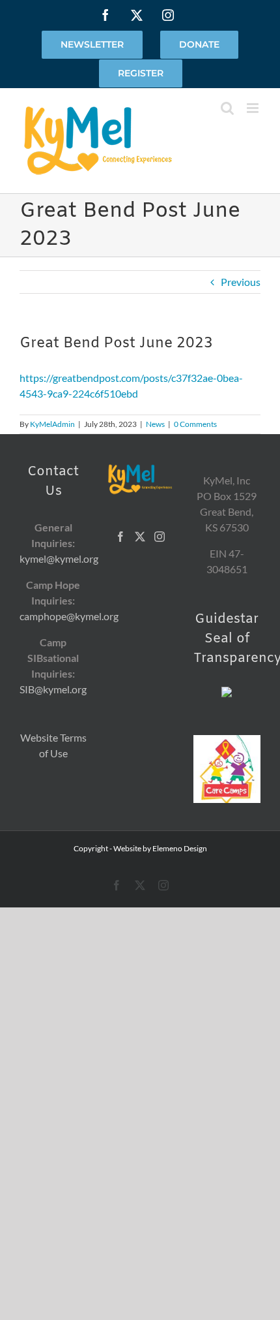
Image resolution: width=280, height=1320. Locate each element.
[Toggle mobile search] (227, 108)
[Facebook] (120, 536)
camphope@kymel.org (69, 616)
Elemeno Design (179, 848)
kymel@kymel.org (59, 558)
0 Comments (195, 424)
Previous (240, 281)
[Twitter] (140, 536)
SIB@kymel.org (53, 689)
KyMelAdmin (52, 424)
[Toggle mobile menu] (253, 108)
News (155, 424)
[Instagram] (159, 536)
